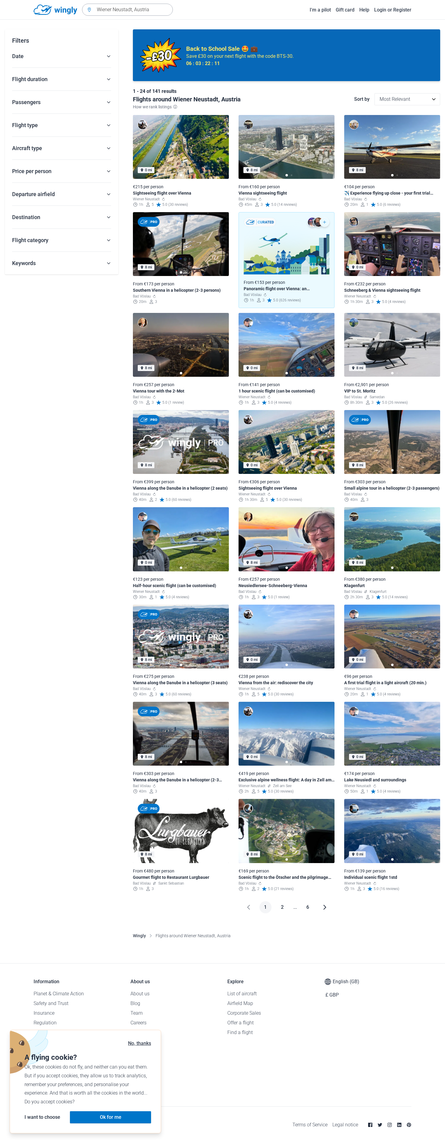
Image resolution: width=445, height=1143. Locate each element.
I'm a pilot (320, 10)
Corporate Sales (244, 1013)
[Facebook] (370, 1124)
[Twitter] (379, 1124)
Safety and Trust (51, 1003)
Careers (138, 1023)
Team (136, 1013)
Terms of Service (310, 1125)
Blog (135, 1003)
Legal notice (345, 1125)
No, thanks (139, 1043)
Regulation (45, 1023)
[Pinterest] (409, 1124)
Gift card (345, 10)
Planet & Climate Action (59, 994)
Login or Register (392, 10)
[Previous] (248, 907)
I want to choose (42, 1117)
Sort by (362, 99)
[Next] (325, 907)
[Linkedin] (399, 1124)
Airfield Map (240, 1003)
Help (364, 10)
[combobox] (127, 10)
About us (140, 994)
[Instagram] (389, 1124)
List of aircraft (242, 994)
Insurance (44, 1013)
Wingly (139, 935)
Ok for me (110, 1117)
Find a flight (240, 1032)
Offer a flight (240, 1023)
